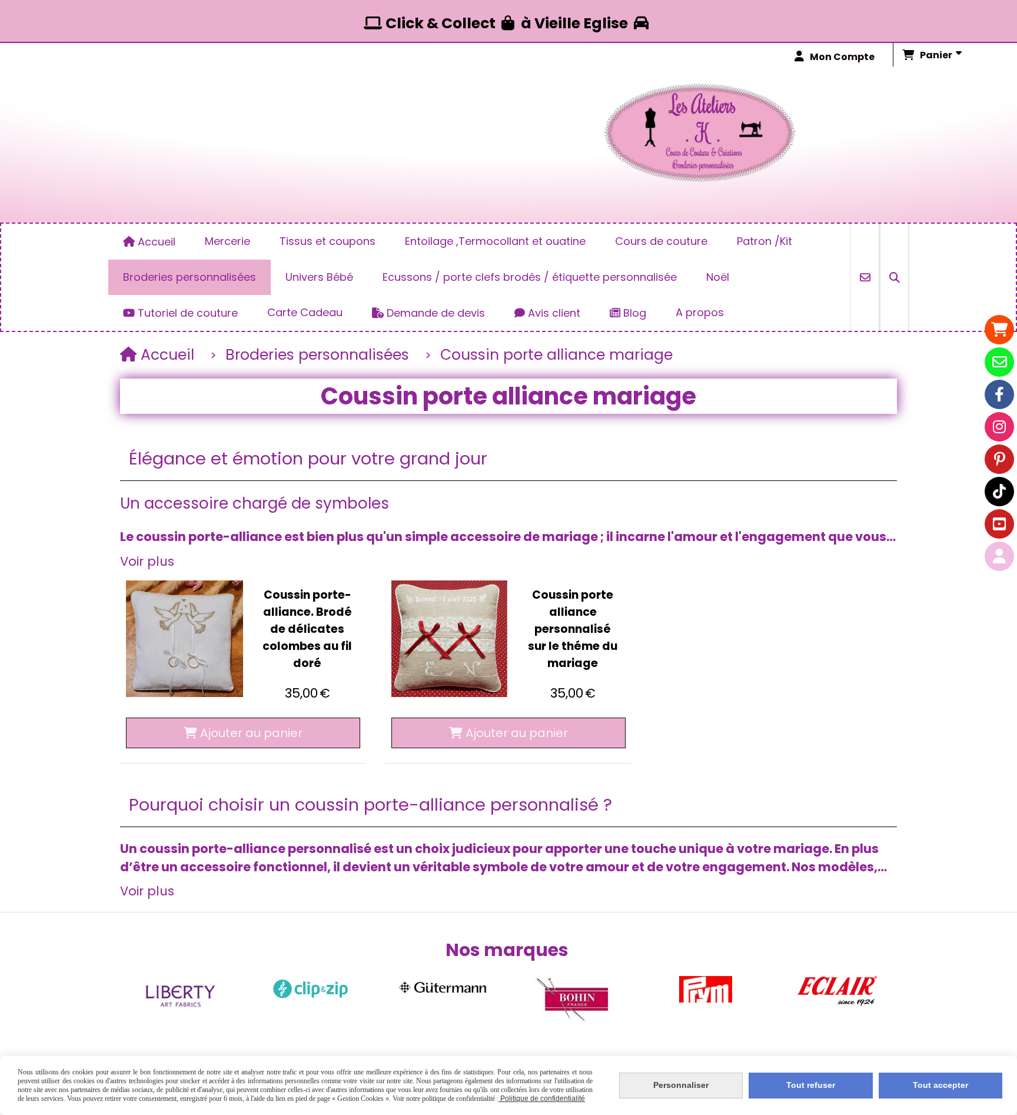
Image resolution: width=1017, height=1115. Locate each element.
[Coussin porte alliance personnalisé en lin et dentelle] (449, 639)
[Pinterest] (999, 459)
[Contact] (999, 362)
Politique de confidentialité (541, 1098)
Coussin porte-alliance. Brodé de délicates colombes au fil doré (307, 629)
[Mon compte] (999, 556)
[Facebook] (999, 394)
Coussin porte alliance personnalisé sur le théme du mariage (572, 629)
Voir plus (147, 561)
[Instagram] (999, 427)
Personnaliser (681, 1085)
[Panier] (999, 329)
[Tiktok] (999, 491)
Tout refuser (810, 1085)
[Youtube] (999, 524)
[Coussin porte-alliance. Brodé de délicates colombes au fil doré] (184, 639)
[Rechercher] (894, 277)
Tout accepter (940, 1085)
